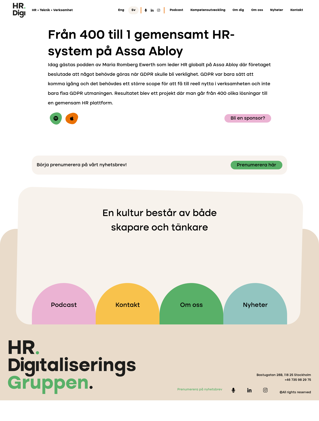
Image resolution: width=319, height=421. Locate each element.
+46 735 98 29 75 (298, 380)
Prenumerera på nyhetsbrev (199, 389)
